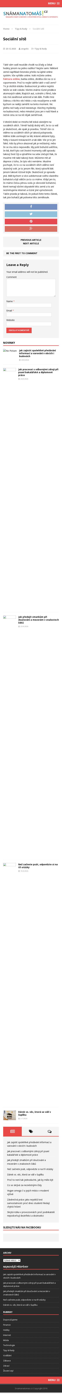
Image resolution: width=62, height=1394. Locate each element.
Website (10, 320)
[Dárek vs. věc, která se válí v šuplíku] (9, 1118)
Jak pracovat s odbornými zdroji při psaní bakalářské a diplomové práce (38, 372)
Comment (11, 277)
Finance (7, 1324)
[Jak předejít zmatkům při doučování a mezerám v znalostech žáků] (9, 854)
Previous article (31, 239)
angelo (25, 48)
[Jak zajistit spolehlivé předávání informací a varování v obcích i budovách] (10, 350)
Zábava (7, 1360)
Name (9, 301)
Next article (31, 243)
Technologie (9, 1345)
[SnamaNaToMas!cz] (31, 14)
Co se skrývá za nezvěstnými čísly (24, 1185)
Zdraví (6, 1365)
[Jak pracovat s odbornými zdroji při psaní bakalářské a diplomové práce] (9, 607)
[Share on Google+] (31, 229)
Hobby (6, 1329)
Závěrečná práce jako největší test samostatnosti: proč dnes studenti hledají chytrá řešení (28, 1203)
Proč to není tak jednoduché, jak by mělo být (30, 1179)
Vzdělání (7, 1355)
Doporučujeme (10, 1319)
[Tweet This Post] (31, 214)
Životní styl (8, 1370)
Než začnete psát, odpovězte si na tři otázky (38, 866)
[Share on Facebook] (31, 207)
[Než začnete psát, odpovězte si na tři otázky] (9, 1102)
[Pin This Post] (31, 222)
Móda (6, 1340)
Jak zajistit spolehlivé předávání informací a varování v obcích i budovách (37, 353)
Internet (7, 1335)
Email (9, 310)
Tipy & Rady (40, 48)
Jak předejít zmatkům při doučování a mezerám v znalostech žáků (38, 619)
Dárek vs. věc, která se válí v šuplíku (34, 1113)
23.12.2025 (11, 48)
